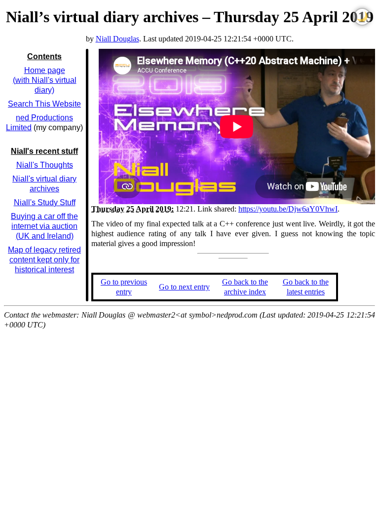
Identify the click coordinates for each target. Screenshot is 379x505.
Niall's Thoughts (44, 165)
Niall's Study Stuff (45, 202)
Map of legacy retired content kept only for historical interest (44, 260)
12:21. (143, 208)
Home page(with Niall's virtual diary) (44, 80)
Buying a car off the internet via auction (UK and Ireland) (44, 226)
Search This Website (44, 104)
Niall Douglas (117, 39)
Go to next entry (184, 287)
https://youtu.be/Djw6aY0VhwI (288, 209)
